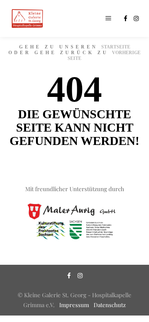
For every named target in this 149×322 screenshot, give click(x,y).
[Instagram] (136, 18)
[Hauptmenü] (108, 18)
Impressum (74, 305)
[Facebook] (125, 18)
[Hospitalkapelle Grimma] (27, 18)
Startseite (115, 47)
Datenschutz (110, 305)
